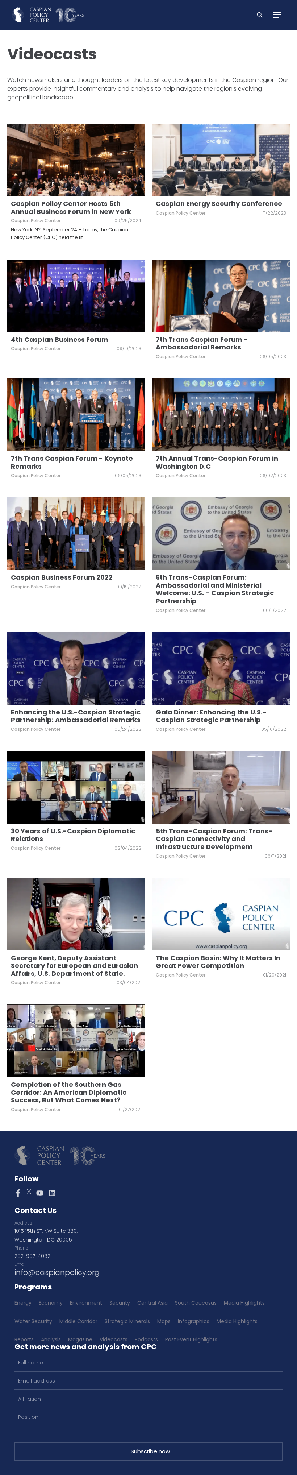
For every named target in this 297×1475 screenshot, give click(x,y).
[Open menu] (277, 15)
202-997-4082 (32, 1256)
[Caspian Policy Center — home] (48, 14)
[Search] (260, 15)
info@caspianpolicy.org (57, 1272)
